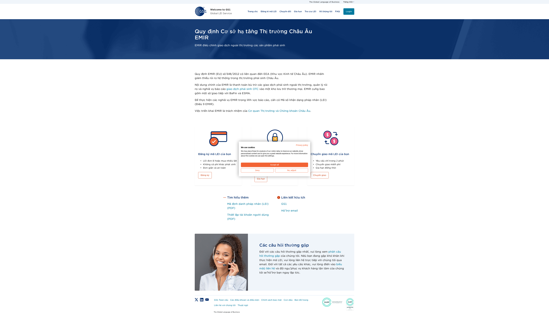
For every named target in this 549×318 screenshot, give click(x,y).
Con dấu (288, 300)
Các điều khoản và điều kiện (244, 300)
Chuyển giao (319, 175)
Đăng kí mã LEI (269, 11)
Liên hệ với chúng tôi (225, 305)
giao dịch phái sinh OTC (242, 88)
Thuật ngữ (243, 305)
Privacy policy (302, 145)
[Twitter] (197, 299)
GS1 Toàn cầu (221, 300)
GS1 (284, 203)
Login (349, 11)
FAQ (337, 11)
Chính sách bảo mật (271, 300)
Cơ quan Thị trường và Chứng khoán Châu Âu (279, 110)
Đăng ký (205, 175)
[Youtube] (207, 299)
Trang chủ (253, 11)
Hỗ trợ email (289, 210)
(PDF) (231, 218)
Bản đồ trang (301, 300)
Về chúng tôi (325, 11)
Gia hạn (298, 11)
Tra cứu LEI (310, 11)
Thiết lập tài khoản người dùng (248, 214)
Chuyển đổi (285, 11)
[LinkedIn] (202, 299)
